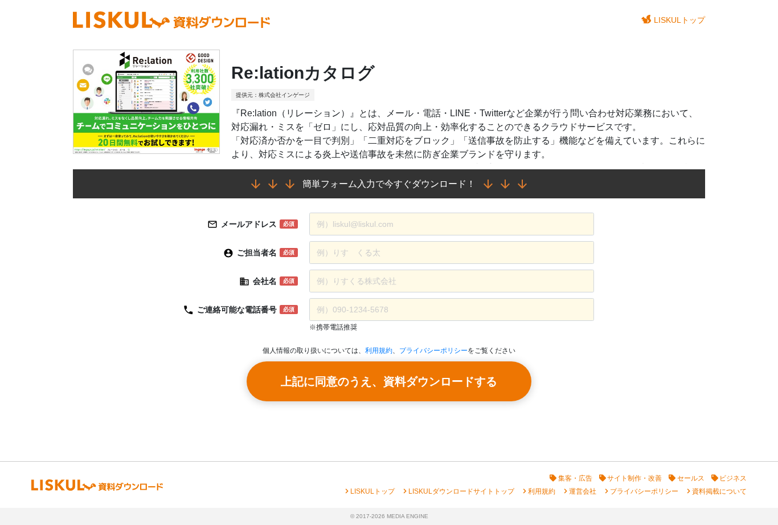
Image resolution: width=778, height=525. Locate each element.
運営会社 (582, 491)
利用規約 (378, 351)
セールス (691, 478)
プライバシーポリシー (433, 351)
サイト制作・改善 (634, 478)
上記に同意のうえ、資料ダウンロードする (389, 381)
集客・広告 (575, 478)
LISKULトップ (679, 20)
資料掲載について (719, 491)
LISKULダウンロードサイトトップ (461, 491)
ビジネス (733, 478)
